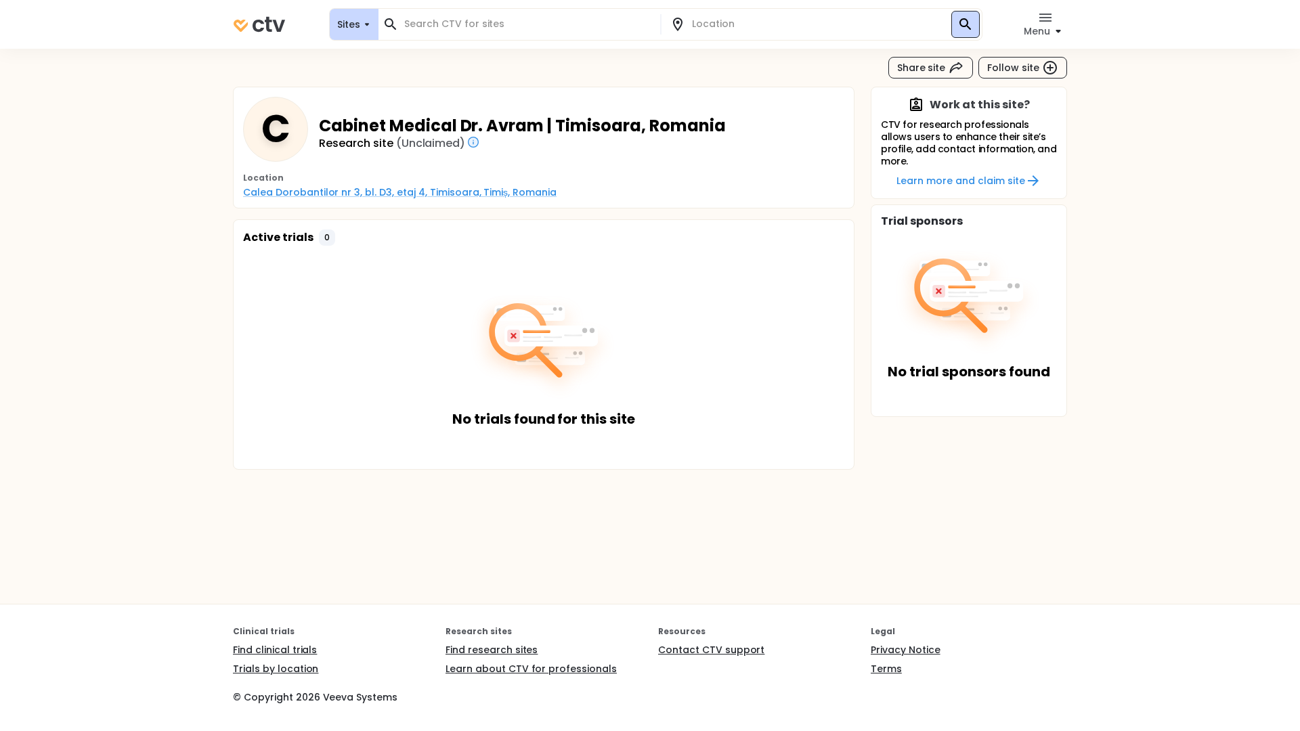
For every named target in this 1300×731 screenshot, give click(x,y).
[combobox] (527, 24)
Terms (886, 669)
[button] (327, 237)
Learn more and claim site (960, 180)
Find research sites (492, 650)
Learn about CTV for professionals (531, 669)
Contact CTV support (711, 650)
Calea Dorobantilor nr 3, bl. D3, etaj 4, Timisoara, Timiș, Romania (400, 192)
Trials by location (275, 669)
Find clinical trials (275, 650)
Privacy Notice (905, 650)
